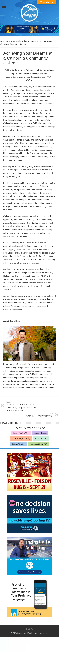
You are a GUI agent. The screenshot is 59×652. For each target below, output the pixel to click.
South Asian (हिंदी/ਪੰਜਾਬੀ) (21, 438)
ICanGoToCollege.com (13, 309)
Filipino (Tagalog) (18, 444)
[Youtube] (29, 629)
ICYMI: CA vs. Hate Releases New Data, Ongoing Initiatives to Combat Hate (21, 406)
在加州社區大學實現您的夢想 (39, 414)
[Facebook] (26, 629)
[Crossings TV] (29, 12)
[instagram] (32, 629)
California (21, 41)
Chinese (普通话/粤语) (20, 433)
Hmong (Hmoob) (40, 433)
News (12, 41)
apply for (36, 276)
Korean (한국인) (41, 438)
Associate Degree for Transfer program (37, 256)
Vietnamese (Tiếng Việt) (38, 444)
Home (5, 41)
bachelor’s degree (30, 263)
